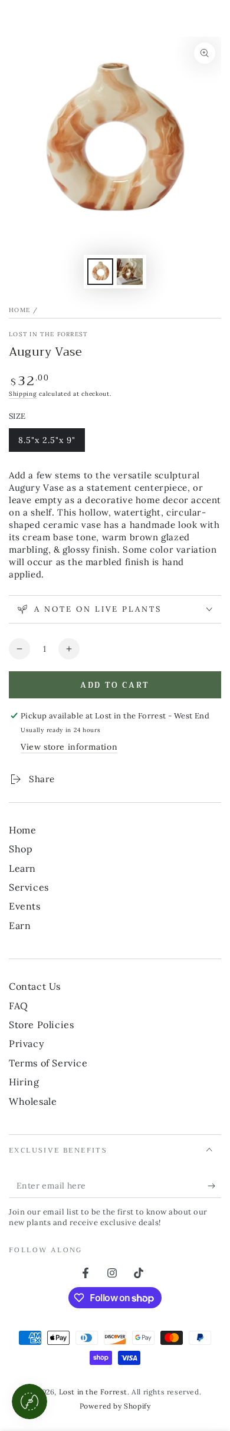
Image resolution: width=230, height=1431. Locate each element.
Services (29, 887)
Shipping (23, 394)
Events (25, 906)
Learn (22, 868)
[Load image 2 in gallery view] (130, 271)
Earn (20, 925)
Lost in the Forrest (48, 334)
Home (19, 310)
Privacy (26, 1043)
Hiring (24, 1082)
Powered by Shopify (115, 1406)
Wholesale (33, 1101)
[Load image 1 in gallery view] (100, 271)
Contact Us (35, 986)
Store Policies (41, 1024)
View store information (69, 746)
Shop (20, 849)
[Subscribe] (214, 1186)
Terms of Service (48, 1063)
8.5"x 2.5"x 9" (46, 443)
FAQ (18, 1006)
